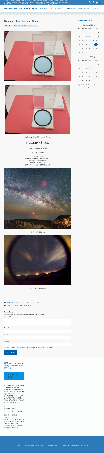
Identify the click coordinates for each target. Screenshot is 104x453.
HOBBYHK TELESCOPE (19, 8)
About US (95, 8)
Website (6, 341)
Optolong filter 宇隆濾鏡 (20, 26)
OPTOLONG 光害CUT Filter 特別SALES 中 (18, 305)
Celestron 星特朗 (70, 8)
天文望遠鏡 (58, 8)
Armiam (64, 445)
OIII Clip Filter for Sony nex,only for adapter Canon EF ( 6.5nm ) (23, 302)
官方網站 (34, 8)
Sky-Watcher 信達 (84, 8)
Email (6, 334)
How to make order (46, 8)
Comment (7, 317)
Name (6, 328)
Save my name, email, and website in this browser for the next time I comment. (30, 347)
